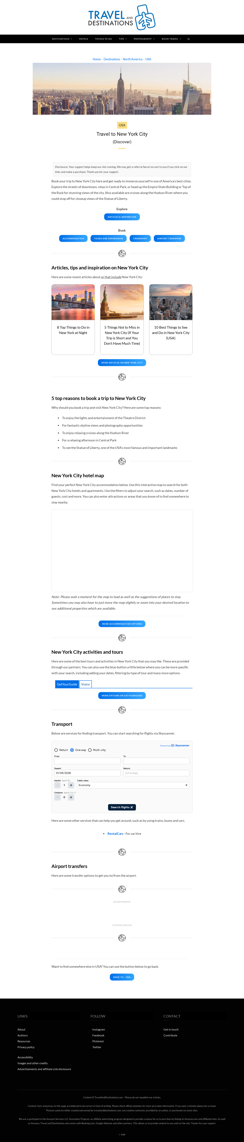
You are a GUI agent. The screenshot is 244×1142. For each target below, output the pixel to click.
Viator (85, 684)
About (21, 1029)
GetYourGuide (67, 684)
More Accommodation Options (122, 624)
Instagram (98, 1029)
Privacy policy (26, 1047)
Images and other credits (33, 1063)
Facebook (98, 1035)
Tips (121, 38)
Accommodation (73, 238)
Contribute (170, 1035)
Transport (140, 238)
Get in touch (171, 1029)
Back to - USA (121, 977)
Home (97, 59)
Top (123, 1134)
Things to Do (103, 38)
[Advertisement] (122, 913)
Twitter (96, 1047)
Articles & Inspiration (122, 217)
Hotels (83, 38)
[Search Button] (189, 39)
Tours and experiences (108, 238)
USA (148, 59)
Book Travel (170, 38)
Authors (23, 1035)
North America (133, 59)
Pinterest (98, 1041)
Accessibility (25, 1057)
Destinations (60, 38)
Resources (24, 1041)
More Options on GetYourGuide (122, 695)
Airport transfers (169, 238)
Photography (143, 38)
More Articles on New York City (122, 362)
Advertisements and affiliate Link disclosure (44, 1069)
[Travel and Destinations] (122, 17)
